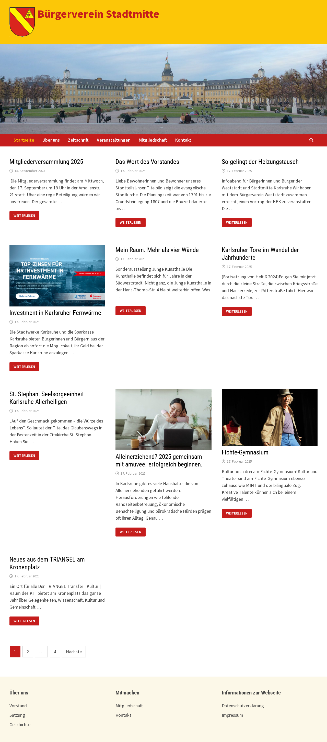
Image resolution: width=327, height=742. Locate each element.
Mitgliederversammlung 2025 (46, 161)
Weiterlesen (26, 215)
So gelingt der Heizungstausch (260, 161)
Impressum (232, 715)
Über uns (51, 140)
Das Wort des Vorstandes (147, 161)
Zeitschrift (78, 140)
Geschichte (19, 724)
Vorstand (18, 706)
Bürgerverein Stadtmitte (98, 14)
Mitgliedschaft (153, 140)
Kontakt (183, 140)
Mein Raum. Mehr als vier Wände (157, 250)
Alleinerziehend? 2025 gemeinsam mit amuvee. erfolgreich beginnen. (159, 460)
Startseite (24, 140)
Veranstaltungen (114, 140)
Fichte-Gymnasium (245, 452)
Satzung (17, 715)
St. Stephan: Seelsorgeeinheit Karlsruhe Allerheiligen (46, 397)
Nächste (74, 652)
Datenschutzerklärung (243, 706)
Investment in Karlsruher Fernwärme (55, 312)
